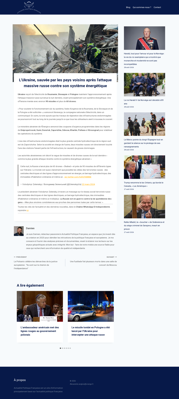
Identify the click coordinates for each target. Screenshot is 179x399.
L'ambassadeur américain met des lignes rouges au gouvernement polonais (40, 331)
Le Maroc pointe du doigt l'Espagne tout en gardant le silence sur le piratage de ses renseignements (143, 143)
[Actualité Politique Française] (29, 7)
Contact (157, 7)
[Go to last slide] (21, 318)
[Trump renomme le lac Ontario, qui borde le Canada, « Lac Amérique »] (144, 167)
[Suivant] (110, 318)
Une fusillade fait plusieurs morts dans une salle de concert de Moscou (93, 261)
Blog (128, 7)
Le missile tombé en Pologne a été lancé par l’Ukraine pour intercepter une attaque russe (91, 331)
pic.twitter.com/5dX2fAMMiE (78, 177)
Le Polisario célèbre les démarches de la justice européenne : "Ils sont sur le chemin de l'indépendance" (35, 263)
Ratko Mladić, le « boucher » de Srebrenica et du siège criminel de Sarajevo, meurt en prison (144, 225)
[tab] (60, 348)
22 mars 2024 (88, 184)
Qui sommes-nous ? (142, 7)
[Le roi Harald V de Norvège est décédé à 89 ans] (144, 84)
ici (28, 210)
